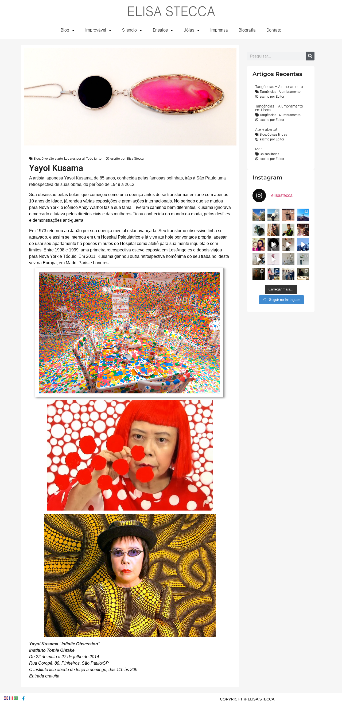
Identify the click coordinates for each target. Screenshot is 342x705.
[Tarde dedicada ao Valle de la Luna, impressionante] (288, 215)
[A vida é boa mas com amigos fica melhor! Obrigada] (303, 244)
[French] (11, 697)
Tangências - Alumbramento (280, 92)
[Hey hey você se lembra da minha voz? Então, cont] (273, 274)
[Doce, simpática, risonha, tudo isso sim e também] (258, 244)
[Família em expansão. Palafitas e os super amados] (303, 259)
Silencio (129, 30)
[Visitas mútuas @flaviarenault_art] (258, 259)
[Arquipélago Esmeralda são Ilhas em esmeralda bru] (258, 230)
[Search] (310, 56)
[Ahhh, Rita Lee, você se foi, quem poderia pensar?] (303, 230)
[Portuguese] (16, 697)
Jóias (189, 30)
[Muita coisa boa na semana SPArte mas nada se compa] (288, 274)
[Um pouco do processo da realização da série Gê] (273, 259)
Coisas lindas (277, 134)
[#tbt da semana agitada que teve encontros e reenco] (258, 274)
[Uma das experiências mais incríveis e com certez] (273, 215)
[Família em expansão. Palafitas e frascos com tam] (288, 259)
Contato (273, 30)
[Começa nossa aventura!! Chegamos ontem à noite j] (303, 215)
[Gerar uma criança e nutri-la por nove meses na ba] (273, 230)
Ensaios (160, 30)
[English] (6, 697)
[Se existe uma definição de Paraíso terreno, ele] (258, 215)
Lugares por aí (74, 158)
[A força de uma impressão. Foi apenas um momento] (288, 244)
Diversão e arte (52, 158)
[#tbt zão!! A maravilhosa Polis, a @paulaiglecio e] (288, 230)
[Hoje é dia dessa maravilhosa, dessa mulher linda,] (273, 244)
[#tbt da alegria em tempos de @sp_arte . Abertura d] (303, 274)
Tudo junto (94, 158)
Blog (65, 30)
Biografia (247, 30)
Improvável (95, 30)
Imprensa (219, 30)
